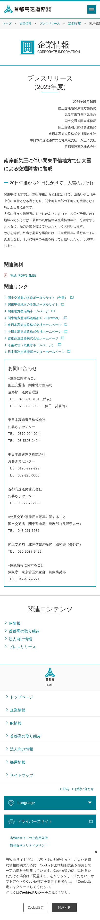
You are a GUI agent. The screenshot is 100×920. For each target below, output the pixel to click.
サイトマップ (21, 775)
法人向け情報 (21, 749)
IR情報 (16, 723)
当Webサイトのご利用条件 (29, 838)
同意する (64, 907)
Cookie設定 (36, 907)
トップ (7, 23)
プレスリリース (50, 23)
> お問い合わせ (83, 789)
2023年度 (74, 23)
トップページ (21, 697)
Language (26, 802)
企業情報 (25, 23)
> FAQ (64, 789)
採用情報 (17, 762)
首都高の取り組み (25, 736)
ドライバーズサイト (34, 821)
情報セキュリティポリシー (29, 845)
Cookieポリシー (32, 892)
